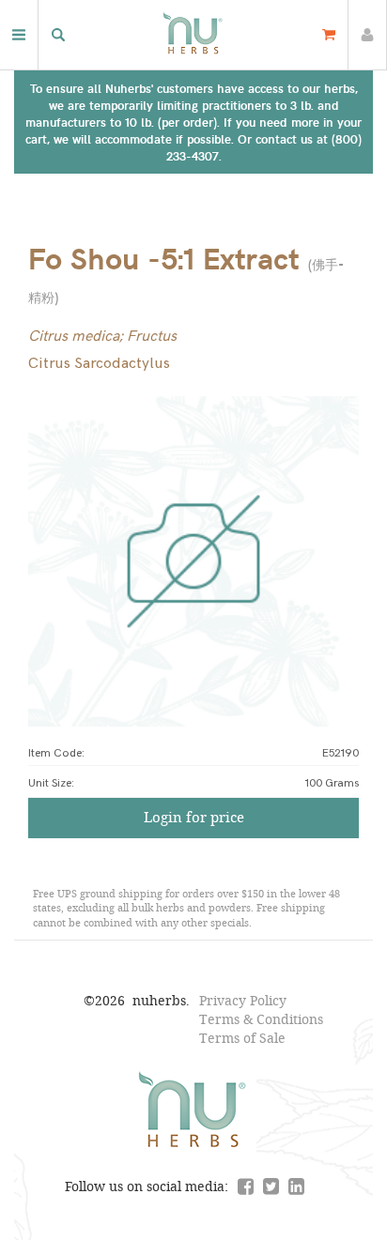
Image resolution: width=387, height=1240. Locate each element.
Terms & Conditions (261, 1019)
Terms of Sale (242, 1038)
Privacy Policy (242, 1000)
